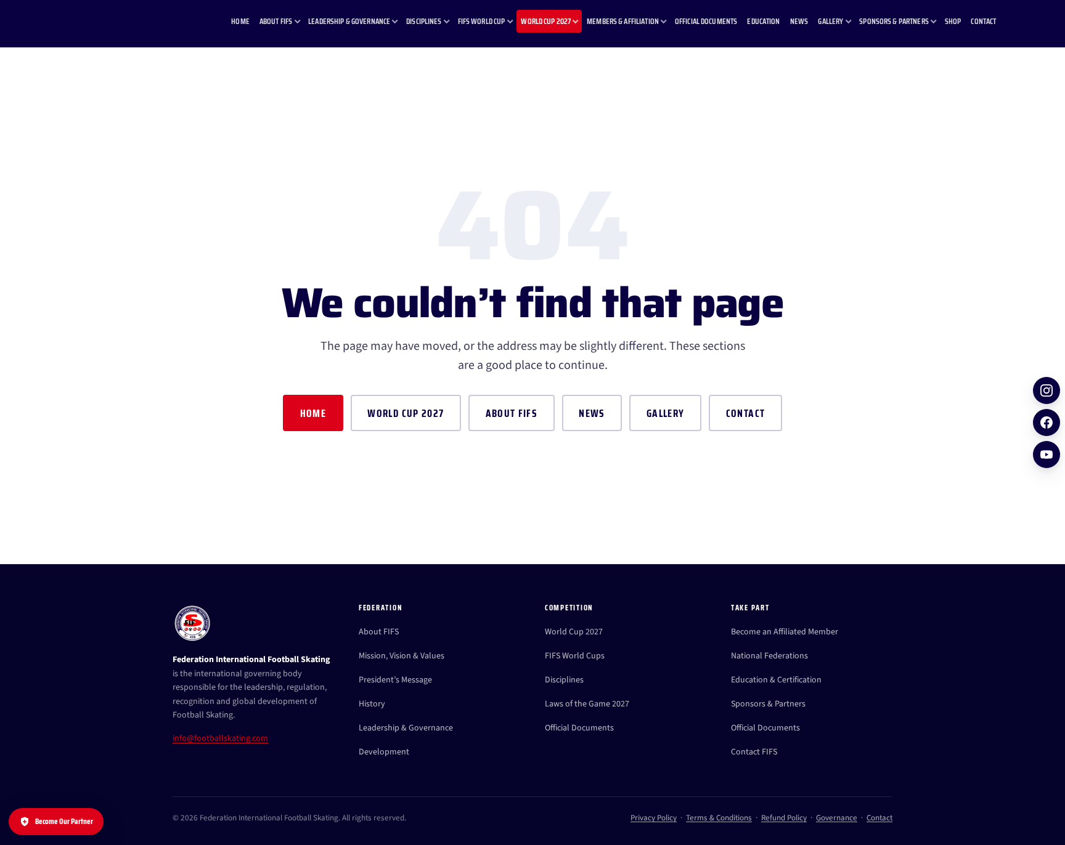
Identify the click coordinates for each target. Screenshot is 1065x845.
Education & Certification (776, 680)
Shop (953, 21)
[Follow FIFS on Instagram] (1046, 390)
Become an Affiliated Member (784, 632)
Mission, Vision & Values (401, 656)
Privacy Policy (653, 817)
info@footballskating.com (220, 738)
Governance (836, 817)
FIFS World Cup (481, 21)
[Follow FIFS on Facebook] (1046, 422)
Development (384, 752)
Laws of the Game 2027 (587, 704)
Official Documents (706, 21)
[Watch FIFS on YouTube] (1046, 454)
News (799, 21)
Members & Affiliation (623, 21)
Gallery (830, 21)
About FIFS (275, 21)
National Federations (769, 656)
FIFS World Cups (575, 656)
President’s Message (395, 680)
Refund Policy (784, 817)
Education (763, 21)
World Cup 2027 (546, 21)
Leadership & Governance (349, 21)
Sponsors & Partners (894, 21)
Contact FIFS (754, 752)
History (372, 704)
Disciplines (423, 21)
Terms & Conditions (719, 817)
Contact (983, 21)
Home (240, 21)
